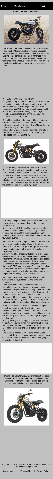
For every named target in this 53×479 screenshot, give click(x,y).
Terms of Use (26, 471)
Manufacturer (20, 6)
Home (3, 6)
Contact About (9, 471)
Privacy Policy (43, 471)
